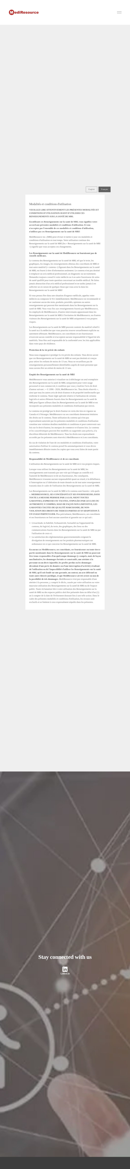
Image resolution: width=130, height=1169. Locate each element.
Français (104, 189)
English (91, 189)
